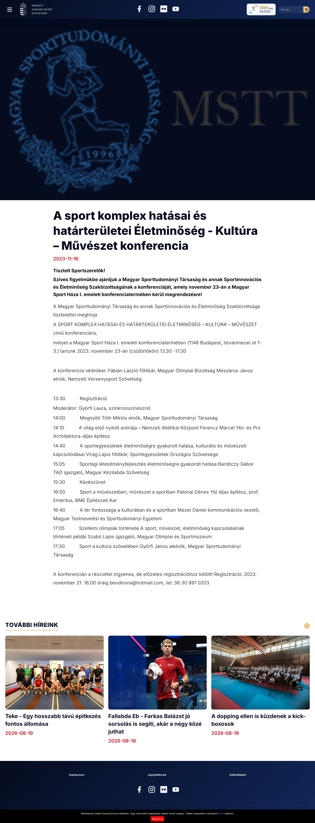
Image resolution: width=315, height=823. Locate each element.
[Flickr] (163, 9)
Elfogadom (157, 819)
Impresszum (76, 774)
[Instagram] (152, 9)
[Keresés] (306, 9)
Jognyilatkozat (157, 774)
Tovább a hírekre (275, 626)
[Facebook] (139, 9)
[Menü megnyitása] (9, 9)
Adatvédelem (238, 774)
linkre (221, 813)
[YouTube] (176, 9)
